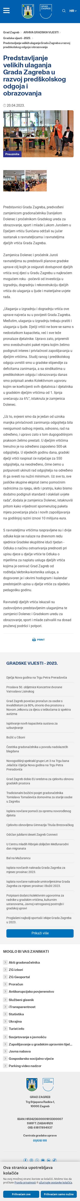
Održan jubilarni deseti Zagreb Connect (32, 834)
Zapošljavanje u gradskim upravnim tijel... (40, 1044)
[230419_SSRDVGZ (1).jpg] (36, 180)
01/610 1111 (40, 1140)
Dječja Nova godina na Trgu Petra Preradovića (36, 677)
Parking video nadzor (25, 1066)
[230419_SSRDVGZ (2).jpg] (14, 180)
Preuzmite (12, 154)
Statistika (16, 1014)
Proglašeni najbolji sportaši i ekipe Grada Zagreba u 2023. (38, 920)
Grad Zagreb (11, 32)
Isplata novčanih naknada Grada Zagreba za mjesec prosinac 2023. (35, 870)
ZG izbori (16, 970)
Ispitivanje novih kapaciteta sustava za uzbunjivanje (32, 725)
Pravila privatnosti (25, 1182)
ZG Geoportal (19, 977)
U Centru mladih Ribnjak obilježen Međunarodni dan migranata (37, 846)
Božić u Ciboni (15, 737)
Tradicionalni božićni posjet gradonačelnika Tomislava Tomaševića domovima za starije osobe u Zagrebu (39, 797)
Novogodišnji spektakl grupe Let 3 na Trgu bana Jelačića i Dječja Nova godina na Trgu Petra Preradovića (37, 765)
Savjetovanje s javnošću (27, 1037)
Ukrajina (15, 1021)
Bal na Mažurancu (18, 858)
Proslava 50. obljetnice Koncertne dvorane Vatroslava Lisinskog (34, 689)
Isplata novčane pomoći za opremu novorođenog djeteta (38, 813)
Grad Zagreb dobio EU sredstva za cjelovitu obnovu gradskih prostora (40, 781)
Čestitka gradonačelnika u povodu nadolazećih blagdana (37, 749)
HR (72, 11)
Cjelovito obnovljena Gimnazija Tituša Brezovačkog (40, 825)
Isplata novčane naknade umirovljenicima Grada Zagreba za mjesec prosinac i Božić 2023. (38, 884)
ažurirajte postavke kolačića (55, 1182)
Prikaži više (40, 933)
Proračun (16, 984)
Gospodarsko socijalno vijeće (31, 1058)
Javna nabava (20, 1051)
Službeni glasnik (21, 1000)
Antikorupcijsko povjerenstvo (31, 991)
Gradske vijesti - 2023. (17, 38)
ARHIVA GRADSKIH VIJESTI (40, 32)
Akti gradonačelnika (24, 962)
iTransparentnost (22, 1007)
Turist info (16, 1028)
